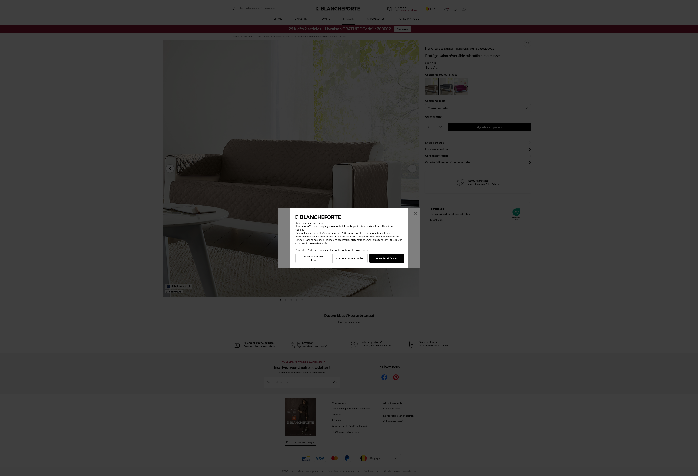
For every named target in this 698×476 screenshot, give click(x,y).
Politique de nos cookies (354, 249)
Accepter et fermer (387, 258)
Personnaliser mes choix (313, 258)
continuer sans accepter (349, 258)
